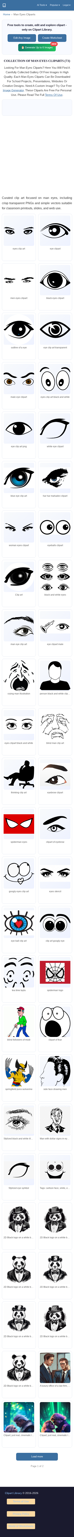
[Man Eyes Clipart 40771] (19, 379)
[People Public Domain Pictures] (55, 873)
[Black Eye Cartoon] (55, 577)
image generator (13, 90)
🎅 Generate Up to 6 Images (38, 46)
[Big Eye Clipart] (55, 923)
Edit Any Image (21, 37)
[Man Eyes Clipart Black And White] (55, 280)
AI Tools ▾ (42, 5)
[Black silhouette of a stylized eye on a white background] (19, 1170)
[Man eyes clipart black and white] (19, 626)
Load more (37, 1456)
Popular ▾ (55, 5)
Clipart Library (13, 1493)
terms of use (53, 94)
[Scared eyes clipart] (55, 1023)
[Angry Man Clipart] (55, 774)
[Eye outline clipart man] (55, 972)
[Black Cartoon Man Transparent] (55, 379)
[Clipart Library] (4, 5)
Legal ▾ (66, 5)
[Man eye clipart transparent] (55, 329)
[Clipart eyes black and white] (19, 725)
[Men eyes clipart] (55, 675)
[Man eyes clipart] (19, 280)
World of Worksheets (20, 1526)
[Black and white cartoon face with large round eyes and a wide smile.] (55, 1170)
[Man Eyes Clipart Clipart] (19, 984)
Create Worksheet (52, 37)
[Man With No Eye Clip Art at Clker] (55, 1079)
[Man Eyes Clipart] (19, 231)
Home (6, 14)
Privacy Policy (21, 1513)
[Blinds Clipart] (19, 1025)
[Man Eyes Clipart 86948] (19, 676)
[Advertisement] (37, 155)
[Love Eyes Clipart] (19, 922)
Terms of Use (21, 1501)
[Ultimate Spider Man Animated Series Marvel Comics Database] (19, 1080)
